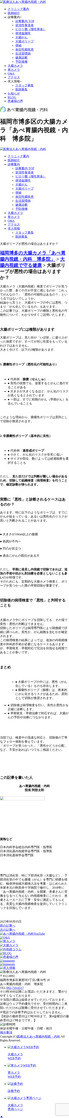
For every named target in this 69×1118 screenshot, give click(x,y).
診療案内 (14, 164)
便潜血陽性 (23, 33)
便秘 (18, 45)
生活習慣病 (23, 53)
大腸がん (21, 37)
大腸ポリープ (24, 41)
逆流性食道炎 (24, 25)
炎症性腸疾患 (24, 49)
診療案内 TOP (24, 21)
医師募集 (21, 89)
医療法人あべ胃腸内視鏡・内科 (38, 1036)
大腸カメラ (15, 65)
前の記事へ (7, 925)
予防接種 (21, 61)
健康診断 (21, 57)
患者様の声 (15, 101)
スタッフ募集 (24, 85)
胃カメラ (14, 69)
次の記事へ (7, 929)
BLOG (12, 97)
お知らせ (14, 93)
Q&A (11, 73)
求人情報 (14, 228)
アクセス (14, 77)
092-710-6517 (15, 988)
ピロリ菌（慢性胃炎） (30, 29)
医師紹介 (14, 13)
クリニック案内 (18, 9)
